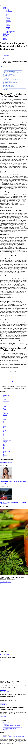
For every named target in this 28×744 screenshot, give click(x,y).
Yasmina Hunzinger (9, 85)
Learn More (3, 690)
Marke (7, 24)
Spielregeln (6, 34)
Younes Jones (7, 77)
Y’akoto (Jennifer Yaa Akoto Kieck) (13, 79)
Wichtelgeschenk (10, 31)
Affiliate (5, 729)
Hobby (5, 419)
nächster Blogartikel (5, 654)
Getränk (8, 20)
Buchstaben (6, 55)
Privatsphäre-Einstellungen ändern (11, 725)
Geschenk (8, 18)
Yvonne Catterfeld (8, 74)
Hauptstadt (9, 21)
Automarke (9, 11)
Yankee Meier (7, 81)
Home (4, 7)
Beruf (7, 10)
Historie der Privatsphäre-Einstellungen (12, 727)
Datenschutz (6, 722)
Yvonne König (7, 78)
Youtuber (8, 32)
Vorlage (5, 35)
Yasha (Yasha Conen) (9, 75)
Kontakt (5, 39)
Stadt (7, 28)
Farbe (7, 15)
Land (7, 22)
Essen (7, 14)
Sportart (8, 27)
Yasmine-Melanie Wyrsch (10, 82)
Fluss (7, 17)
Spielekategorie (7, 9)
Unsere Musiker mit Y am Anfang (12, 72)
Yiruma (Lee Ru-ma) (10, 86)
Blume (7, 13)
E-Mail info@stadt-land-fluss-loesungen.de (13, 736)
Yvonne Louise (8, 83)
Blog (4, 38)
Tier (7, 29)
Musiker (8, 25)
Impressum (5, 724)
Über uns (5, 36)
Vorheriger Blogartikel (5, 582)
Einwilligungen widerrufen (9, 728)
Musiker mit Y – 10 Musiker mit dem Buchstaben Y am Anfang (12, 70)
